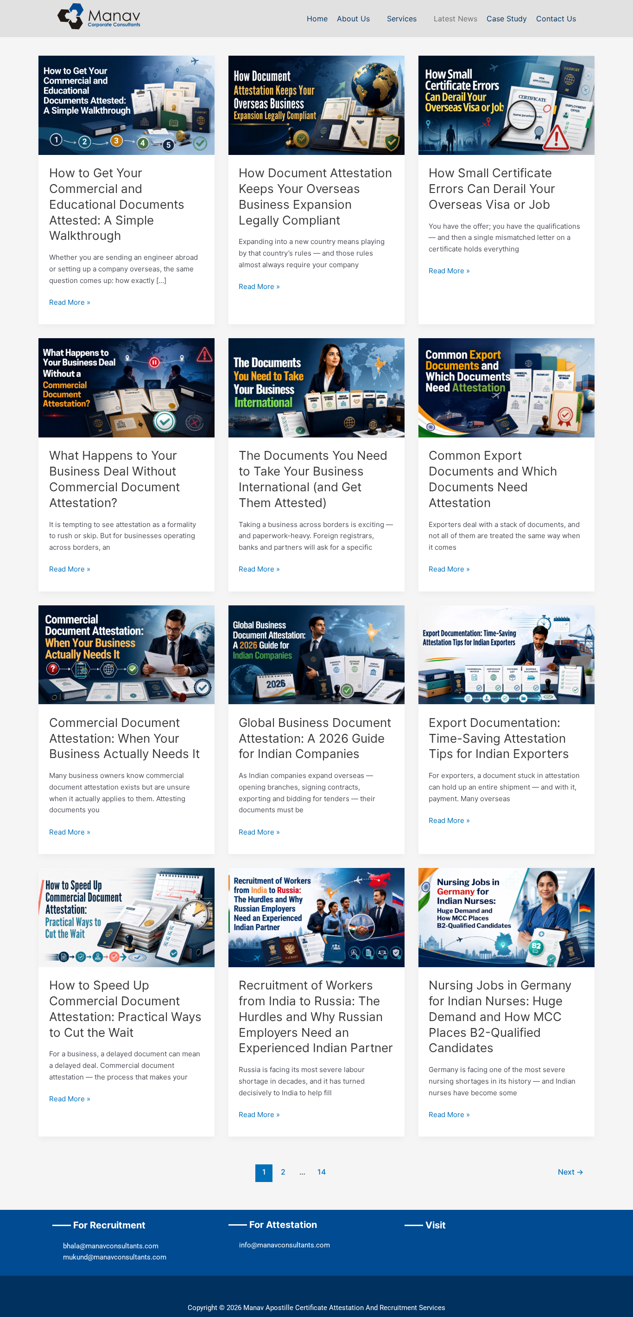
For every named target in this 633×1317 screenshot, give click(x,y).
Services (402, 18)
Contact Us (556, 18)
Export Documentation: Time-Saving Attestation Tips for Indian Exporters (499, 738)
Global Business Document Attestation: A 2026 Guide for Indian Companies (315, 738)
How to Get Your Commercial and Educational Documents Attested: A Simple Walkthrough (116, 204)
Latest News (455, 18)
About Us (353, 18)
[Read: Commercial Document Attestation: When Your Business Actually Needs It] (126, 654)
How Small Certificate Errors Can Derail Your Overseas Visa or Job (492, 189)
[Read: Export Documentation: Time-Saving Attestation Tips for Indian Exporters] (506, 654)
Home (317, 18)
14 (321, 1172)
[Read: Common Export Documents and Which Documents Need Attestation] (506, 387)
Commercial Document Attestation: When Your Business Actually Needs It (124, 738)
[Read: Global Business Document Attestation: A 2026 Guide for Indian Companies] (316, 654)
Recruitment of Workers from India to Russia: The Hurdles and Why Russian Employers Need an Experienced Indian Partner (316, 1016)
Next (570, 1172)
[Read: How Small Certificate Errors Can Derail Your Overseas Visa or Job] (506, 104)
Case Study (507, 18)
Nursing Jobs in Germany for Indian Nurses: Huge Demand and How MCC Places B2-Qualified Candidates (500, 1016)
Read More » (69, 302)
